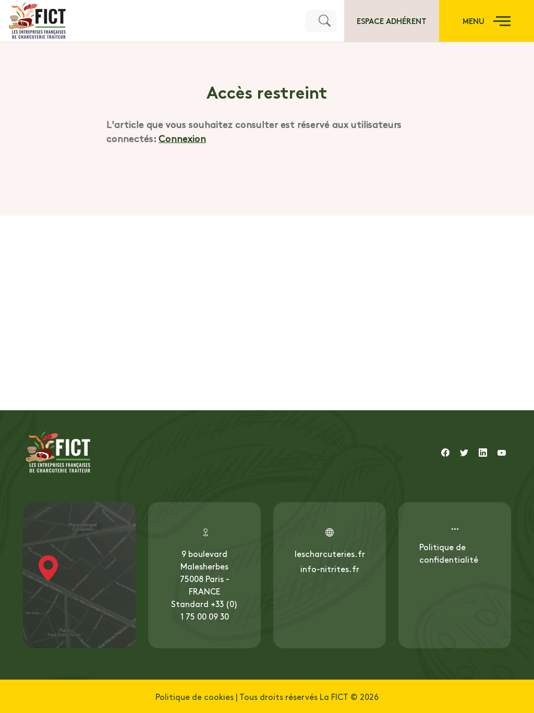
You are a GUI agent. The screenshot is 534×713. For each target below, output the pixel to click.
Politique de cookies (194, 696)
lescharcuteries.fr (330, 553)
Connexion (182, 138)
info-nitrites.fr (329, 568)
